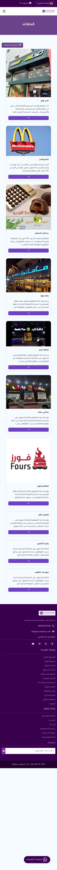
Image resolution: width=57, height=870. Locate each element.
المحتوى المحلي (49, 657)
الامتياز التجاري (49, 695)
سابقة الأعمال (49, 662)
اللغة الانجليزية (43, 3)
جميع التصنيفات (11, 45)
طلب (28, 118)
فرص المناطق (49, 691)
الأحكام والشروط (48, 737)
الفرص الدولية (50, 687)
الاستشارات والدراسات (46, 683)
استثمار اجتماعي (49, 700)
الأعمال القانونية (49, 679)
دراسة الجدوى (50, 666)
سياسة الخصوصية (47, 729)
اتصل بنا (52, 720)
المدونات (51, 704)
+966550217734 (44, 626)
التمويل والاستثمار (48, 674)
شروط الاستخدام (48, 733)
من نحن (52, 725)
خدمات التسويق (49, 670)
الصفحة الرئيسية (48, 716)
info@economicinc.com (41, 632)
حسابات (25, 3)
